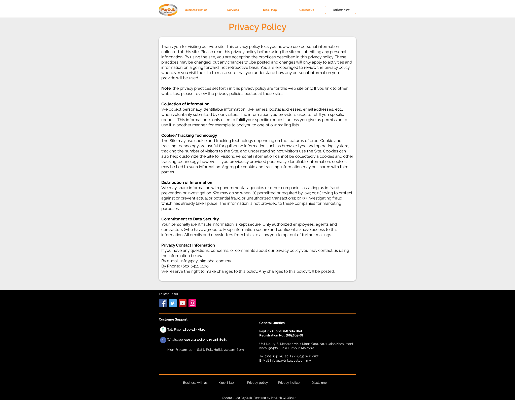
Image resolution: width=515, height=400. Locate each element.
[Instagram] (192, 303)
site (300, 88)
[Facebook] (163, 303)
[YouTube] (182, 303)
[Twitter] (173, 303)
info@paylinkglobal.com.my (205, 260)
